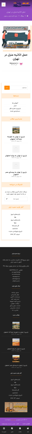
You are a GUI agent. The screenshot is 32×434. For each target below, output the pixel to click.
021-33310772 (16, 274)
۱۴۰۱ (21, 420)
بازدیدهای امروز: (15, 214)
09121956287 (16, 277)
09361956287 (16, 279)
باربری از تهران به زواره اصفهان (16, 156)
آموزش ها (15, 103)
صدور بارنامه (15, 293)
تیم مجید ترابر (15, 299)
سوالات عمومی (15, 304)
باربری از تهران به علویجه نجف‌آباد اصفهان (16, 138)
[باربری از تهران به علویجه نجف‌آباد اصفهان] (16, 130)
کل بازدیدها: (15, 226)
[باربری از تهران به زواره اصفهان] (16, 149)
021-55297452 (16, 272)
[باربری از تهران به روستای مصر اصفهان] (16, 165)
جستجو (7, 87)
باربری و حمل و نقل (15, 108)
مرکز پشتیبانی (15, 295)
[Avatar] (21, 63)
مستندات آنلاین (15, 297)
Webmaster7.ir (14, 63)
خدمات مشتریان (15, 308)
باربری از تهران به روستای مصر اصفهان (16, 173)
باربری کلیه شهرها (15, 301)
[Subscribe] (6, 199)
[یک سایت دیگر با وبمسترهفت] (21, 4)
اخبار (15, 106)
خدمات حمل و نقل (15, 306)
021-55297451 (14, 270)
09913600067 (16, 281)
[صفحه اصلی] (27, 16)
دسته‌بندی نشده (15, 111)
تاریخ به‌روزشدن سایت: (15, 231)
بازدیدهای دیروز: (15, 220)
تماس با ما (15, 310)
